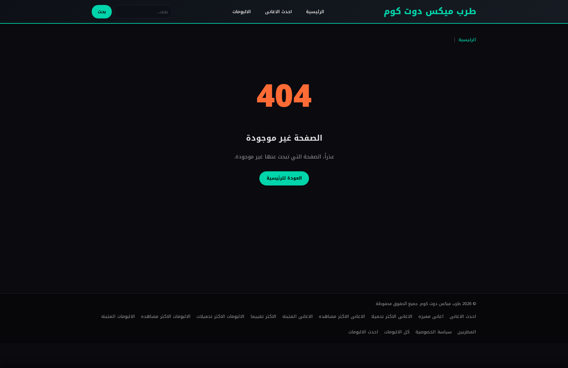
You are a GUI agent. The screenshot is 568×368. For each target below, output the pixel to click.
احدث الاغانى (278, 12)
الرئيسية (315, 12)
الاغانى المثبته (297, 316)
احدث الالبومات (363, 332)
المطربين (467, 332)
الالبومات (241, 12)
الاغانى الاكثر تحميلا (392, 316)
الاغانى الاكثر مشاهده (342, 316)
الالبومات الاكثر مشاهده (166, 316)
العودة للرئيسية (284, 178)
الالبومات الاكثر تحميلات (221, 316)
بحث (102, 12)
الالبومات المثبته (118, 316)
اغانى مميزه (431, 316)
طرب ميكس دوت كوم (430, 11)
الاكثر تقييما (263, 316)
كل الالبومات (397, 332)
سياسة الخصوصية (433, 332)
